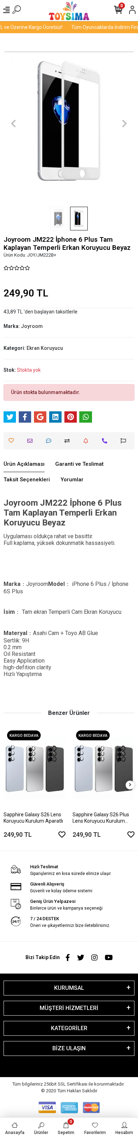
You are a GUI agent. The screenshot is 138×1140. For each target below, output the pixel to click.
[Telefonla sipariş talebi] (106, 440)
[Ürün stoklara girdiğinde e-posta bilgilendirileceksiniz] (87, 440)
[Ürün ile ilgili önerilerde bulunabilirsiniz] (125, 440)
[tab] (24, 464)
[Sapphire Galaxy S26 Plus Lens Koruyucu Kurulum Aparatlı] (103, 768)
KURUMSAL (69, 988)
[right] (130, 785)
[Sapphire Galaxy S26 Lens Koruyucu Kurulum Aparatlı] (34, 768)
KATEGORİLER (69, 1028)
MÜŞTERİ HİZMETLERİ (69, 1008)
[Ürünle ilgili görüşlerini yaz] (50, 440)
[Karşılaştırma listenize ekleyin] (69, 440)
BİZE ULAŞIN (69, 1048)
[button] (13, 123)
